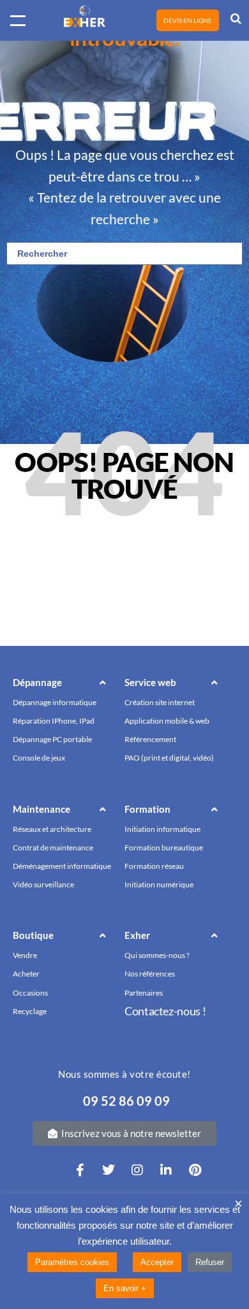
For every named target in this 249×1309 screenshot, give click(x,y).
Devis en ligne (187, 20)
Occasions (30, 993)
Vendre (25, 955)
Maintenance (41, 809)
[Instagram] (137, 1170)
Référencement (150, 739)
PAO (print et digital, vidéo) (169, 757)
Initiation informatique (162, 829)
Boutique (33, 935)
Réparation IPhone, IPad (53, 721)
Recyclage (30, 1011)
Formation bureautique (163, 847)
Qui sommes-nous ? (157, 955)
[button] (65, 684)
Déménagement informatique (62, 866)
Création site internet (159, 702)
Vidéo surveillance (43, 884)
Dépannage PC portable (52, 739)
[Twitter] (108, 1170)
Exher (137, 935)
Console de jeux (39, 757)
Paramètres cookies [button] (72, 1262)
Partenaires (143, 993)
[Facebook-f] (80, 1170)
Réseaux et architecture (52, 829)
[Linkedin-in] (166, 1170)
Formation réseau (154, 866)
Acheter (26, 973)
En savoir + (124, 1288)
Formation (147, 809)
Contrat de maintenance (53, 847)
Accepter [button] (157, 1262)
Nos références (149, 973)
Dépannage (37, 682)
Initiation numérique (158, 884)
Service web (150, 682)
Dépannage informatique (54, 702)
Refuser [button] (209, 1262)
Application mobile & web (166, 721)
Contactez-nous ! (165, 1011)
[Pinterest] (194, 1170)
